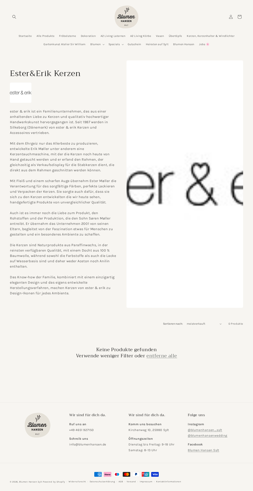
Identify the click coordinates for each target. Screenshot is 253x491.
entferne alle (161, 356)
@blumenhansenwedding (207, 435)
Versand (131, 481)
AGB (121, 481)
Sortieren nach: (173, 323)
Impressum (146, 481)
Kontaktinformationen (168, 481)
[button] (14, 16)
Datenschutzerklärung (102, 481)
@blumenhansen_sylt (205, 430)
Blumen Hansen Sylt (203, 450)
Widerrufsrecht (77, 481)
